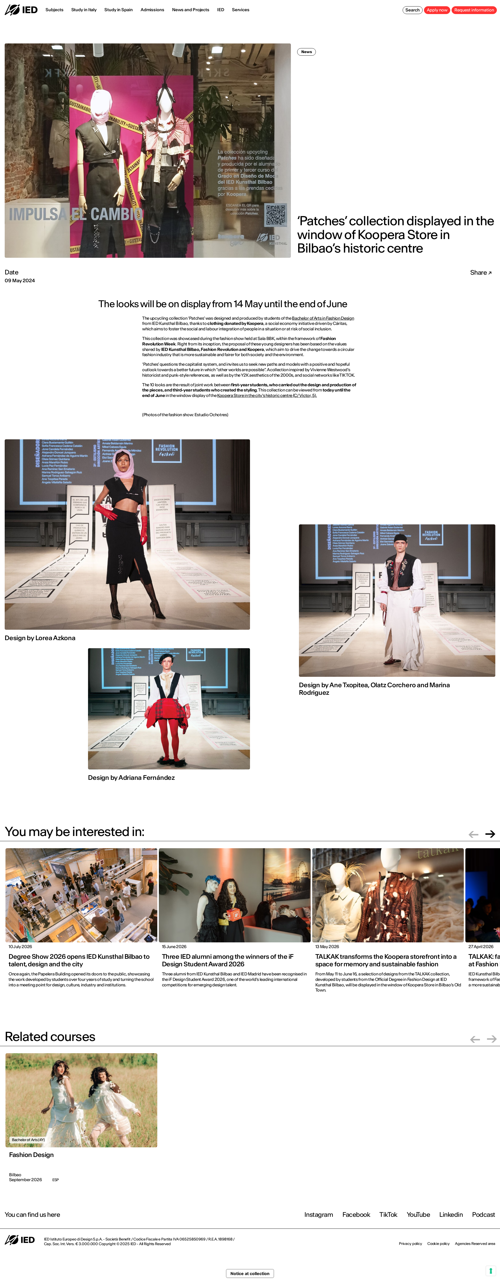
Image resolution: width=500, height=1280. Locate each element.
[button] (473, 834)
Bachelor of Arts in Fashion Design (323, 318)
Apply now (437, 9)
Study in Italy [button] (84, 9)
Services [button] (240, 9)
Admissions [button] (152, 9)
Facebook (356, 1215)
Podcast (483, 1215)
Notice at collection (250, 1273)
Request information (474, 9)
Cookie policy (438, 1243)
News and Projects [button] (190, 9)
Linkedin (451, 1215)
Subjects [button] (54, 9)
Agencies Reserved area (475, 1243)
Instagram (318, 1215)
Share (479, 272)
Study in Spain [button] (118, 9)
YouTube (418, 1215)
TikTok (388, 1215)
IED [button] (220, 9)
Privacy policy (410, 1243)
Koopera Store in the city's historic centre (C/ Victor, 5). (267, 395)
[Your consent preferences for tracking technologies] (491, 1271)
